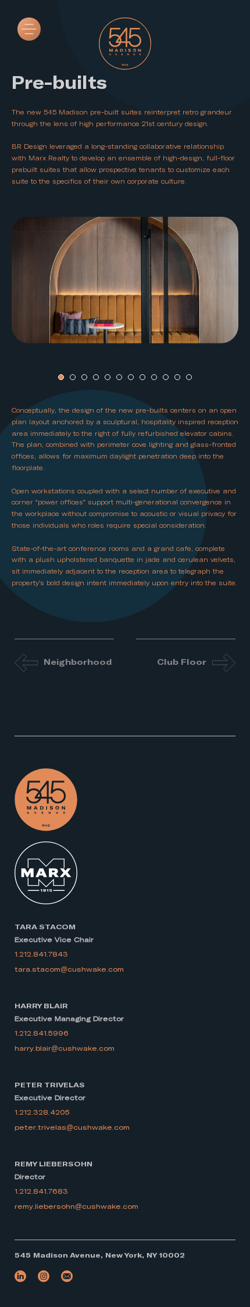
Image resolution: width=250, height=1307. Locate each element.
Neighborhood (78, 662)
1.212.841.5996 (42, 1033)
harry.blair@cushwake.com (65, 1048)
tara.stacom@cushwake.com (69, 969)
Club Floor (181, 662)
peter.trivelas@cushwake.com (72, 1127)
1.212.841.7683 (41, 1191)
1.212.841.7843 (41, 954)
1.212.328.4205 (42, 1112)
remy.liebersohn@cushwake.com (76, 1206)
